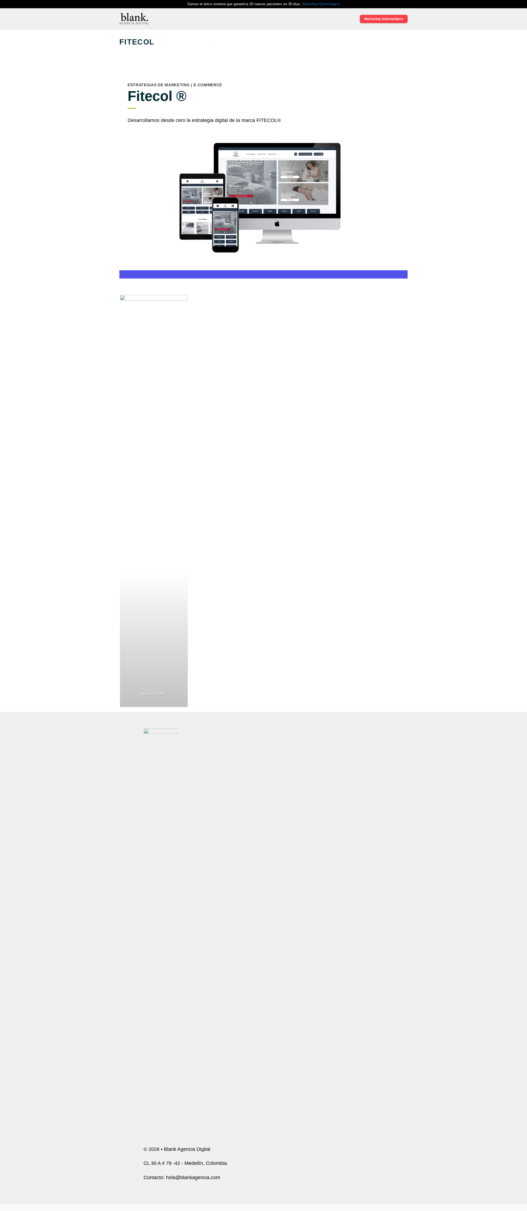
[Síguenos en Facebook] (340, 958)
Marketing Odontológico (321, 4)
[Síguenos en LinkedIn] (369, 958)
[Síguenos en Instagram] (350, 958)
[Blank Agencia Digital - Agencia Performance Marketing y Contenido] (134, 19)
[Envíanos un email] (360, 958)
